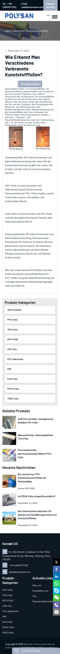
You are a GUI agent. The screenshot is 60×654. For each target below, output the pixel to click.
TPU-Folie (12, 329)
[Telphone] (56, 604)
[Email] (56, 611)
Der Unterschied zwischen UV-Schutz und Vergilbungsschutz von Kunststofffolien (37, 515)
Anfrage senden (30, 84)
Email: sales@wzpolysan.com (32, 5)
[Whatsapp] (56, 583)
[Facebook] (56, 569)
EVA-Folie (12, 378)
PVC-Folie (12, 319)
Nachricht (19, 30)
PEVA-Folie (13, 388)
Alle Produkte (14, 309)
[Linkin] (56, 576)
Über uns (36, 585)
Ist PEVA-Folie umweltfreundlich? (37, 496)
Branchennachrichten (37, 30)
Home (8, 30)
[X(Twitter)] (56, 562)
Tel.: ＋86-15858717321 (9, 5)
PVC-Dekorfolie (15, 359)
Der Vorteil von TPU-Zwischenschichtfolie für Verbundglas (32, 478)
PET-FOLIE (12, 339)
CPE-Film (12, 349)
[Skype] (56, 590)
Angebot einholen (50, 5)
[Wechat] (56, 597)
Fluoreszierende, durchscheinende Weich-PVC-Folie (35, 453)
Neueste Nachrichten (43, 601)
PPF (9, 369)
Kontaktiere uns (40, 590)
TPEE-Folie (12, 398)
